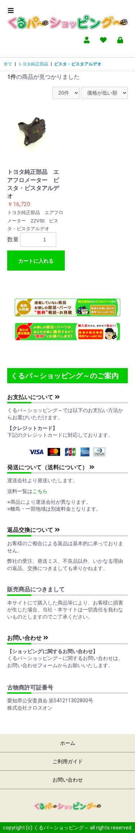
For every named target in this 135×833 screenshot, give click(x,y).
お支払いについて (31, 397)
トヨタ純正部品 (33, 64)
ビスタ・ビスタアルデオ (78, 64)
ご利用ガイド (68, 761)
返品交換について (31, 529)
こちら (40, 491)
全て (8, 64)
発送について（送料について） (48, 467)
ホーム (67, 743)
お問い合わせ (25, 637)
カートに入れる (36, 261)
